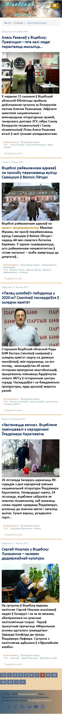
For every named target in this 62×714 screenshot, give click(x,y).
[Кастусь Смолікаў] (30, 327)
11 (3, 682)
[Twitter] (22, 707)
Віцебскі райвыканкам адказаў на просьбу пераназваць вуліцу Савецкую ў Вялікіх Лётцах (29, 172)
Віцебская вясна (27, 694)
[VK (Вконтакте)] (29, 707)
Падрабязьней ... (14, 153)
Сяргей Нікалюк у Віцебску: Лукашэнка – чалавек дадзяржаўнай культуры (25, 554)
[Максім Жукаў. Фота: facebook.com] (30, 201)
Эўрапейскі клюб (48, 658)
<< (3, 675)
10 (54, 675)
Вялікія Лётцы (17, 270)
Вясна (22, 14)
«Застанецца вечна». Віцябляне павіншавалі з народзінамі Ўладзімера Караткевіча (29, 429)
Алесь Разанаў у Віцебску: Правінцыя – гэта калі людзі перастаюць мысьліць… (26, 42)
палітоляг (15, 658)
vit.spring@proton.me (40, 700)
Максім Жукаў (33, 270)
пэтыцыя (23, 272)
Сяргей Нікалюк (29, 658)
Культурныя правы (30, 142)
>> (22, 682)
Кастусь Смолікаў (19, 401)
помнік (37, 528)
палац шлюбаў (36, 401)
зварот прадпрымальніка (20, 228)
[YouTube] (36, 707)
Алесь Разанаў (17, 144)
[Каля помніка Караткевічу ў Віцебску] (30, 458)
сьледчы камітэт (11, 404)
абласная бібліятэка (36, 144)
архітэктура (52, 401)
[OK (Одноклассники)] (42, 707)
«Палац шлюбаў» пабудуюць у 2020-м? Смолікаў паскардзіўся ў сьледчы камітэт (30, 298)
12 (10, 682)
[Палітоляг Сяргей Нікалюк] (30, 583)
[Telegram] (9, 707)
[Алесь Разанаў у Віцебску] (30, 73)
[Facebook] (16, 707)
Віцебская (19, 4)
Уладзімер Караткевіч (21, 528)
